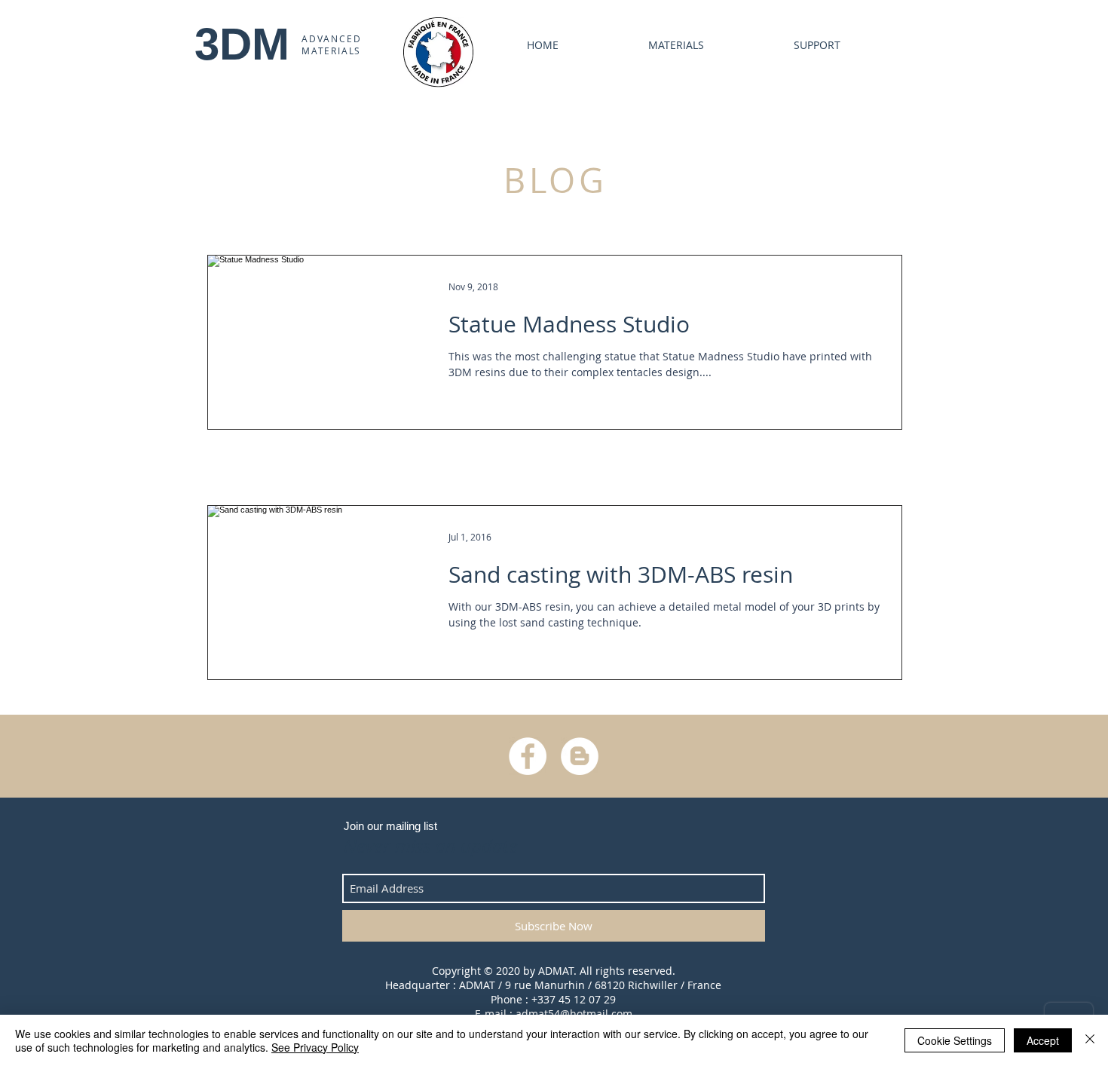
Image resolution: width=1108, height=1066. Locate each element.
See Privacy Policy (315, 1047)
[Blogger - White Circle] (579, 756)
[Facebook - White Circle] (527, 756)
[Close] (1090, 1040)
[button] (783, 45)
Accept (1043, 1040)
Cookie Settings (954, 1040)
